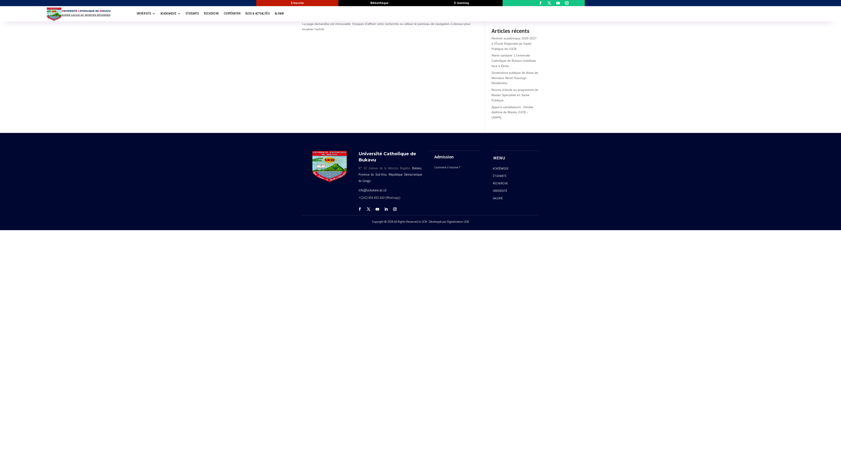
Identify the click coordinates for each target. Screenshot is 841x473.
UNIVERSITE (144, 13)
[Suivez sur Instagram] (394, 209)
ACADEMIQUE (169, 13)
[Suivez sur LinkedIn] (386, 209)
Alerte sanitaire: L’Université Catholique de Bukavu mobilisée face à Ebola (513, 61)
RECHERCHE (211, 13)
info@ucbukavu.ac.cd (372, 190)
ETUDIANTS (192, 13)
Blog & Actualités (258, 13)
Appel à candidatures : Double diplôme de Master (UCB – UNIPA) (512, 112)
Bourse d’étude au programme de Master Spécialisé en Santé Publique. (514, 95)
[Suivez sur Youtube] (377, 209)
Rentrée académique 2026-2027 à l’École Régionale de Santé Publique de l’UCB (514, 44)
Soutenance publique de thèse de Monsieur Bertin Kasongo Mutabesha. (514, 78)
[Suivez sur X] (368, 209)
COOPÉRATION (232, 13)
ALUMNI (279, 13)
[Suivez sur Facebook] (359, 209)
